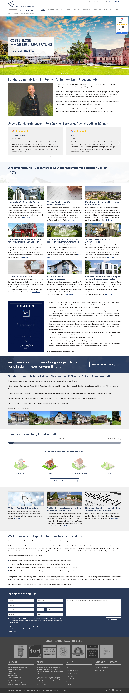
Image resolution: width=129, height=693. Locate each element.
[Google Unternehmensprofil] (92, 1)
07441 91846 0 (15, 681)
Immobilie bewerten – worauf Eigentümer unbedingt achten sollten (103, 277)
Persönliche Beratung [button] (102, 364)
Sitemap (64, 690)
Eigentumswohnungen (102, 667)
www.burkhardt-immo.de (19, 685)
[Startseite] (21, 7)
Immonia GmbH (35, 690)
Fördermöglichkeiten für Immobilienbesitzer (58, 203)
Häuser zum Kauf (100, 670)
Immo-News (87, 9)
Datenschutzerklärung (23, 618)
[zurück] (10, 143)
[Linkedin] (98, 1)
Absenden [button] (115, 619)
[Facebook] (89, 1)
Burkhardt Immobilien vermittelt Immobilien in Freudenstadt (64, 509)
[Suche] (83, 1)
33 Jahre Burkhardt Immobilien (23, 508)
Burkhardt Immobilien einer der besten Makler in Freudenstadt (103, 509)
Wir (110, 9)
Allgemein (15, 439)
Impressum (45, 690)
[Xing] (95, 1)
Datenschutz (57, 690)
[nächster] (119, 143)
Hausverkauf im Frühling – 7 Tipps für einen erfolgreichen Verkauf (24, 240)
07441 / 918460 (114, 2)
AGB (51, 690)
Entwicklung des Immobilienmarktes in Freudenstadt (102, 203)
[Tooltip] (50, 157)
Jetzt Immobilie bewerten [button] (64, 481)
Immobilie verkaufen (72, 9)
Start (43, 9)
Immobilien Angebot (55, 9)
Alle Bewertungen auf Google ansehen (20, 157)
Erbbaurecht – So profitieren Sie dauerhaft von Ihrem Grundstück (63, 240)
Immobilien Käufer (100, 9)
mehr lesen (26, 217)
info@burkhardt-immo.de (20, 683)
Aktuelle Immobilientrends (20, 276)
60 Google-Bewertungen (122, 30)
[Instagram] (101, 1)
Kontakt (118, 9)
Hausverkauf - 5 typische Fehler (23, 202)
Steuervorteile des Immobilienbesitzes (56, 277)
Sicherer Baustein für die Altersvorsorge (97, 240)
